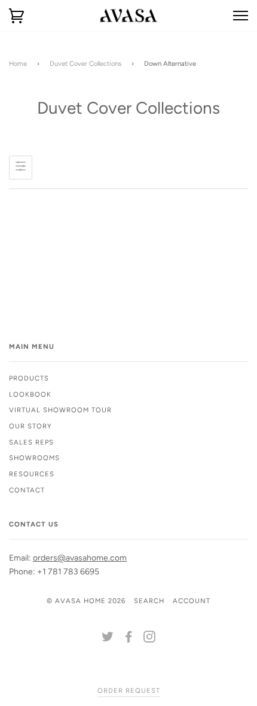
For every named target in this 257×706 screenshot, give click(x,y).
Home (18, 63)
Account (191, 601)
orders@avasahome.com (80, 558)
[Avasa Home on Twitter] (108, 639)
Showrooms (34, 458)
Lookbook (30, 394)
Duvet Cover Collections (85, 63)
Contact (27, 490)
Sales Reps (31, 442)
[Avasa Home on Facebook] (129, 639)
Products (29, 378)
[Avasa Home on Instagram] (149, 639)
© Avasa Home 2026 (86, 601)
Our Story (30, 426)
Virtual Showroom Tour (60, 410)
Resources (31, 474)
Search (149, 601)
